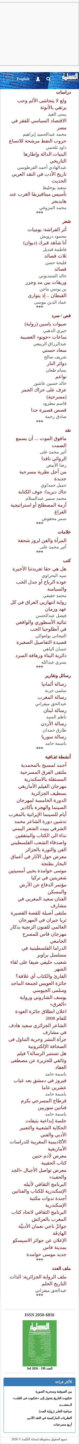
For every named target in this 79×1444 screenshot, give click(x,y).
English (23, 79)
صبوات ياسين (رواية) (45, 324)
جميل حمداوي (53, 485)
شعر (67, 221)
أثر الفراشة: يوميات (46, 229)
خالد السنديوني (52, 275)
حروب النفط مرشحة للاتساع (37, 141)
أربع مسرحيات (63, 1424)
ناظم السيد (56, 716)
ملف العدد (61, 1268)
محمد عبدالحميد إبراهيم (44, 134)
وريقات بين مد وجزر (45, 282)
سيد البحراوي (54, 575)
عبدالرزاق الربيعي (49, 343)
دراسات (63, 92)
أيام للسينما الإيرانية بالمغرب (37, 814)
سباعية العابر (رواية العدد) (55, 1411)
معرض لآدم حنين (49, 1156)
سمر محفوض (54, 518)
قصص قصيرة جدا (48, 410)
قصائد (60, 269)
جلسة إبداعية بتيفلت (45, 1120)
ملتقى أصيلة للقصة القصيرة (38, 913)
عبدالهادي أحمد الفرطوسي (41, 167)
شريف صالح (55, 356)
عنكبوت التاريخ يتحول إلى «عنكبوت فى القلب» (42, 1398)
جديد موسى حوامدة (46, 1254)
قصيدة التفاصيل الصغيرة (41, 642)
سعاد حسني (54, 350)
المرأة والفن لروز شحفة (42, 540)
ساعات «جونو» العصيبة (43, 337)
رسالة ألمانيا (53, 684)
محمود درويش (53, 236)
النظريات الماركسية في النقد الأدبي (49, 1418)
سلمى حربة (55, 690)
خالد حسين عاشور (49, 383)
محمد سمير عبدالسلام (46, 498)
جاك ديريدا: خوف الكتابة (42, 492)
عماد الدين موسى (50, 302)
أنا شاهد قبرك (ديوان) (44, 242)
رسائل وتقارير (58, 675)
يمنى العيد (57, 114)
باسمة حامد (55, 743)
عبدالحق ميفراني (50, 703)
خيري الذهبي (54, 330)
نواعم (60, 376)
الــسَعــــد (65, 1404)
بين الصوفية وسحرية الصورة (54, 1391)
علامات (64, 531)
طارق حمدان (54, 730)
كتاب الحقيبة (53, 1163)
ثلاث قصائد (55, 256)
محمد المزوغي (52, 207)
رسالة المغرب (52, 697)
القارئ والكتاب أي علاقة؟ (41, 976)
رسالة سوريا (53, 736)
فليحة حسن (55, 262)
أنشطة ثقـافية (58, 756)
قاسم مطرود (54, 403)
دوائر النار (56, 363)
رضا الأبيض (56, 465)
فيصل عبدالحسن (51, 615)
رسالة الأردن (53, 723)
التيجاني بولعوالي (50, 635)
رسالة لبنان (54, 710)
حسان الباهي (54, 648)
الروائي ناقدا (53, 458)
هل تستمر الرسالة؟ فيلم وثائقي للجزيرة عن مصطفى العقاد (38, 1060)
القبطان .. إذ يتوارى (47, 295)
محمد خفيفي (54, 595)
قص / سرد (61, 315)
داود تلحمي (56, 147)
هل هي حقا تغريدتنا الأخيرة (39, 568)
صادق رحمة (55, 416)
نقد (68, 430)
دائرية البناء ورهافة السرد (40, 655)
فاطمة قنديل (54, 249)
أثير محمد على (53, 451)
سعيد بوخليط (54, 187)
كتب (67, 560)
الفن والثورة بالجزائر (45, 849)
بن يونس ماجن (53, 289)
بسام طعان (56, 370)
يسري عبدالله (53, 662)
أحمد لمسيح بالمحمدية (43, 765)
